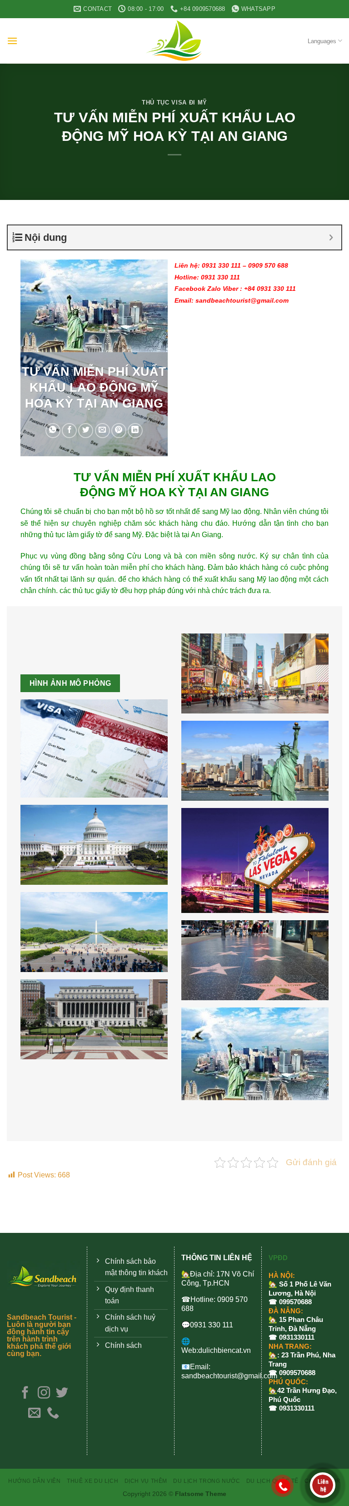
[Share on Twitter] (85, 430)
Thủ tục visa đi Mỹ (174, 102)
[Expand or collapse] (331, 237)
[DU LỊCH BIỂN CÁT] (174, 41)
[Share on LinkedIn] (135, 430)
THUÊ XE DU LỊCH (92, 1481)
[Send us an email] (34, 1413)
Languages (322, 41)
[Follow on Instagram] (43, 1393)
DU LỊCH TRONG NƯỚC (206, 1481)
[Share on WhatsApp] (52, 430)
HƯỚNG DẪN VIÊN (34, 1481)
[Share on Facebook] (69, 430)
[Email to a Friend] (102, 430)
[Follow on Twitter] (62, 1393)
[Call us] (53, 1413)
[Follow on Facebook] (25, 1393)
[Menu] (12, 41)
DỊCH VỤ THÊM (146, 1481)
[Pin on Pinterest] (118, 430)
